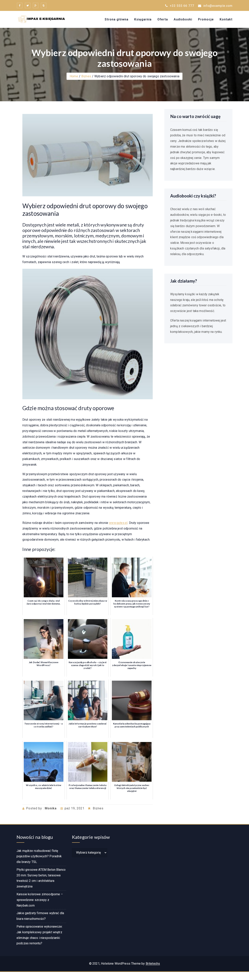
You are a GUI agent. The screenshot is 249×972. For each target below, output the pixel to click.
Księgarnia (143, 19)
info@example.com (217, 6)
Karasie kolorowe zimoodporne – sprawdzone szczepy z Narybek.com (40, 899)
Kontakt (226, 19)
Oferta (162, 19)
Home (74, 76)
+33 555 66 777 (181, 6)
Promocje (206, 19)
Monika (51, 808)
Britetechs (153, 963)
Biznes (86, 76)
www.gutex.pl (118, 523)
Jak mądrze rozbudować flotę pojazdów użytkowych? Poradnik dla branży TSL (39, 856)
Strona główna (116, 19)
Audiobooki (183, 19)
